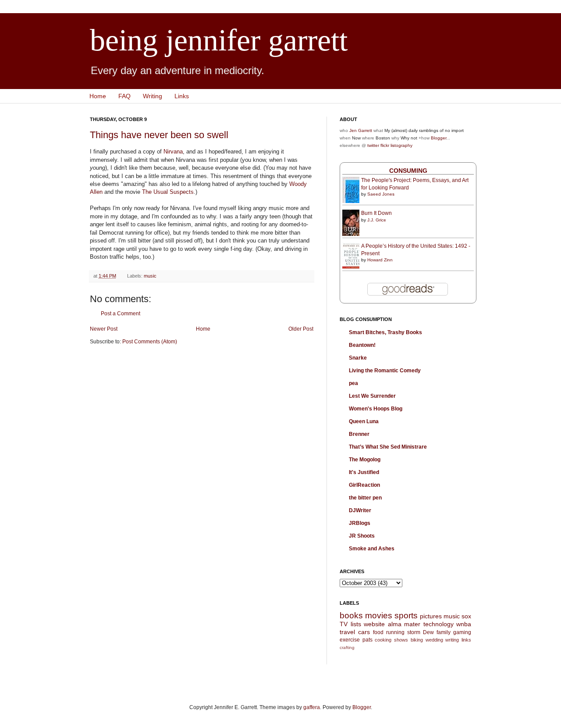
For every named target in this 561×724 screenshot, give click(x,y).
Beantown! (362, 345)
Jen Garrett (360, 130)
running (395, 632)
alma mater (404, 624)
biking (417, 639)
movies (378, 615)
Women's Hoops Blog (375, 409)
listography (401, 145)
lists (356, 624)
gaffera (311, 707)
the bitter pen (365, 498)
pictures (431, 616)
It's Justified (364, 472)
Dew (428, 632)
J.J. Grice (376, 220)
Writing (152, 96)
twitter (373, 145)
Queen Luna (364, 421)
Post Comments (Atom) (149, 342)
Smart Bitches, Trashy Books (385, 332)
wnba (463, 624)
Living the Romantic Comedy (385, 370)
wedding (434, 639)
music (150, 275)
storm (413, 632)
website (374, 624)
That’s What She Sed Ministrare (388, 447)
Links (181, 96)
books (351, 615)
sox (466, 616)
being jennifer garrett (219, 40)
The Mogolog (364, 460)
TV (344, 624)
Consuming (408, 170)
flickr (384, 145)
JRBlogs (359, 523)
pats (367, 640)
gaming (462, 632)
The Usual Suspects (168, 192)
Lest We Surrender (372, 396)
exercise (350, 640)
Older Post (300, 329)
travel (347, 631)
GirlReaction (364, 485)
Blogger (438, 138)
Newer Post (103, 329)
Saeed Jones (380, 194)
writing (452, 639)
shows (401, 639)
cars (364, 631)
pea (353, 383)
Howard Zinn (380, 259)
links (466, 639)
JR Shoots (362, 536)
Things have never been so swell (159, 134)
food (378, 632)
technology (438, 624)
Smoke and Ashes (371, 549)
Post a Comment (120, 313)
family (444, 632)
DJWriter (360, 510)
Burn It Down (376, 213)
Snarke (358, 358)
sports (406, 615)
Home (97, 96)
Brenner (359, 434)
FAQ (124, 96)
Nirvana (173, 151)
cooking (383, 639)
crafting (347, 647)
